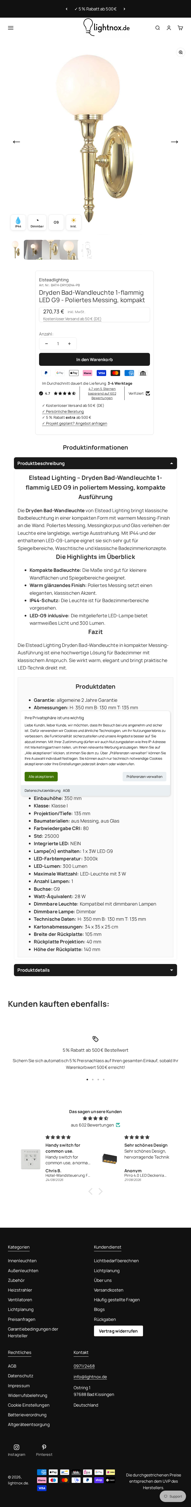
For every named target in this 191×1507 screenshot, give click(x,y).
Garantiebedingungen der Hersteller (33, 1332)
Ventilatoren (20, 1299)
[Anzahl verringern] (46, 344)
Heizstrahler (20, 1290)
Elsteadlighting (54, 280)
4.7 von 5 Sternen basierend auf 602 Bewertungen (102, 393)
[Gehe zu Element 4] (70, 250)
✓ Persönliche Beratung (63, 411)
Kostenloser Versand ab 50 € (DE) (72, 318)
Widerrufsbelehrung (28, 1395)
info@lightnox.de (90, 1377)
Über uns (103, 1280)
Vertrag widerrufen (118, 1331)
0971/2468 (84, 1366)
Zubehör (16, 1280)
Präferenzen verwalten (144, 776)
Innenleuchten (22, 1260)
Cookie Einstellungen (28, 1405)
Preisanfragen (21, 1319)
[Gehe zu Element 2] (34, 250)
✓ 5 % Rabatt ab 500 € (95, 9)
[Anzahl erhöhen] (69, 344)
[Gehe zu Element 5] (87, 250)
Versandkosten (108, 1290)
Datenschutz (20, 1376)
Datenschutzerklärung (42, 790)
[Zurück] (66, 9)
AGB (66, 790)
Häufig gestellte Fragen (117, 1299)
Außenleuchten (23, 1270)
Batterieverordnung (27, 1415)
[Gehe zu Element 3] (52, 250)
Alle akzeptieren (41, 776)
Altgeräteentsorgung (29, 1424)
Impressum (19, 1385)
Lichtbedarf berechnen (116, 1260)
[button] (91, 1191)
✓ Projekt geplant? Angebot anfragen (74, 423)
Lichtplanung (21, 1309)
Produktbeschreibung (41, 463)
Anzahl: (46, 334)
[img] (95, 1118)
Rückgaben (105, 1319)
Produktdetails (33, 970)
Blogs (99, 1309)
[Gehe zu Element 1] (16, 250)
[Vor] (124, 9)
